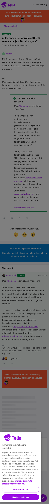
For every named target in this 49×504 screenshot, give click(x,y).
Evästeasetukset (20, 489)
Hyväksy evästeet (20, 497)
